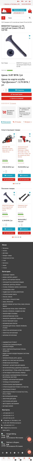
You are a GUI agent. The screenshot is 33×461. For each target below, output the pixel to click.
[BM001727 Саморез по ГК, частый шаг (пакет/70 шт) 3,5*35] (16, 46)
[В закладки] (30, 36)
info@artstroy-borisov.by (10, 428)
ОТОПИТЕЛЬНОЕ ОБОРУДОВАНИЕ (12, 384)
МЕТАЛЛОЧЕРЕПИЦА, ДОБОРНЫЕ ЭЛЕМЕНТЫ (16, 367)
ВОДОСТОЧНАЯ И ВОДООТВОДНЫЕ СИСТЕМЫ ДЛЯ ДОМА (16, 354)
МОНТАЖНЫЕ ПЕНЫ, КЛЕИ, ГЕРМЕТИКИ (14, 308)
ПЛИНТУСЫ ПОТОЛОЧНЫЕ (10, 332)
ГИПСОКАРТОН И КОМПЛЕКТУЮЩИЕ (13, 282)
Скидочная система (8, 258)
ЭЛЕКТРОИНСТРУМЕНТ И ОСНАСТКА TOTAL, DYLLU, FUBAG (15, 393)
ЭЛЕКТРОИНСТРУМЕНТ (9, 389)
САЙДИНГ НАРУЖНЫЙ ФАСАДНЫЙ (13, 379)
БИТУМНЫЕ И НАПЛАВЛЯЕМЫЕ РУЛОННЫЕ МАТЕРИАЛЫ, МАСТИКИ (15, 376)
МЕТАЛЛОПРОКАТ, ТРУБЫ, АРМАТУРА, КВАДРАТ (16, 370)
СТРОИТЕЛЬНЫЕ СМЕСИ (10, 294)
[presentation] (1, 157)
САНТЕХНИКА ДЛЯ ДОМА (10, 401)
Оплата (5, 250)
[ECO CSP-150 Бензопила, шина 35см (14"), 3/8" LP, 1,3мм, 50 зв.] (8, 139)
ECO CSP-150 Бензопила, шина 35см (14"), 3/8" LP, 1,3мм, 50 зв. (7, 149)
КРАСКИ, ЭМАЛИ (7, 297)
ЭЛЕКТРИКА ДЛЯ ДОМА (9, 398)
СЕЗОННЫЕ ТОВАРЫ (8, 274)
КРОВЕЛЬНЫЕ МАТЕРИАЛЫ (10, 363)
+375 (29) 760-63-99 (8, 418)
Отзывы (18, 122)
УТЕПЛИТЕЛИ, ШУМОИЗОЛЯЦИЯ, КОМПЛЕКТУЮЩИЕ (12, 345)
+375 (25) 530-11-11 (8, 415)
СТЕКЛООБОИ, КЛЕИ (8, 289)
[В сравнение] (30, 38)
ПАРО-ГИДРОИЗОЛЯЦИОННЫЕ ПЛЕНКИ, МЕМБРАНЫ (14, 350)
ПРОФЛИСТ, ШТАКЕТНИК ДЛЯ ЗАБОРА (14, 365)
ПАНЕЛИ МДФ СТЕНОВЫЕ (10, 313)
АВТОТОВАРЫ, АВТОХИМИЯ (11, 403)
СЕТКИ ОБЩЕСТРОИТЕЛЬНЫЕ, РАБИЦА (14, 372)
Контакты (5, 263)
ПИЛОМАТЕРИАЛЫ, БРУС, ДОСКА (12, 358)
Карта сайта (6, 430)
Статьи (5, 267)
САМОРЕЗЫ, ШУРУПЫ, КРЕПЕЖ (11, 284)
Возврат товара (7, 255)
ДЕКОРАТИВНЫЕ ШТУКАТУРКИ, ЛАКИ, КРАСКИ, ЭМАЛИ (16, 305)
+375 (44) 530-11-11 (8, 413)
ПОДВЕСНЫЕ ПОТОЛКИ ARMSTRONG (13, 292)
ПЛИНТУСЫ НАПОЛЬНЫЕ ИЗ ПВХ (12, 330)
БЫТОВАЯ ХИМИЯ (8, 406)
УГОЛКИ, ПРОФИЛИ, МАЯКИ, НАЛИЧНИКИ (15, 287)
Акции (4, 265)
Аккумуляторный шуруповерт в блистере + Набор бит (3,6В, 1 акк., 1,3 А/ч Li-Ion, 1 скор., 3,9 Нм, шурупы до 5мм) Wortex (24, 152)
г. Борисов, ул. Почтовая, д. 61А (12, 420)
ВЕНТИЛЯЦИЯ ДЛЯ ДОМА (10, 396)
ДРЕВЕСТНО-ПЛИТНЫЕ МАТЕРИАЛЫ (13, 360)
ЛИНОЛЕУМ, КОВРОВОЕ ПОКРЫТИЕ (13, 318)
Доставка (5, 253)
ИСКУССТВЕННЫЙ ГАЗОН (10, 321)
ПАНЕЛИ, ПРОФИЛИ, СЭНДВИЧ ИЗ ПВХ (14, 311)
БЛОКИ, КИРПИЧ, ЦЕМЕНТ (10, 277)
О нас (4, 260)
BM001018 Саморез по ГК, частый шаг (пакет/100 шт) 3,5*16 (8, 208)
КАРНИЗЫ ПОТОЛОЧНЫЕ (10, 335)
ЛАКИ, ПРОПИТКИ (8, 301)
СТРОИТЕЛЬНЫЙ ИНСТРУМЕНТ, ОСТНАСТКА (15, 387)
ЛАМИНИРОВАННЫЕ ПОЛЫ (10, 316)
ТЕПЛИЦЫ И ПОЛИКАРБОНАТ (11, 382)
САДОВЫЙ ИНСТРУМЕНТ (10, 342)
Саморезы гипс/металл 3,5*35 (22, 206)
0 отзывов (13, 103)
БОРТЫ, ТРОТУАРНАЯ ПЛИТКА (11, 279)
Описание (7, 122)
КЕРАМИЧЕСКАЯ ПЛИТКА (10, 323)
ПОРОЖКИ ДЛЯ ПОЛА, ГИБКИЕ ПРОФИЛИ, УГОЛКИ (15, 327)
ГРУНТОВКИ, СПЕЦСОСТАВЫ (11, 299)
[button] (14, 183)
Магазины (5, 248)
